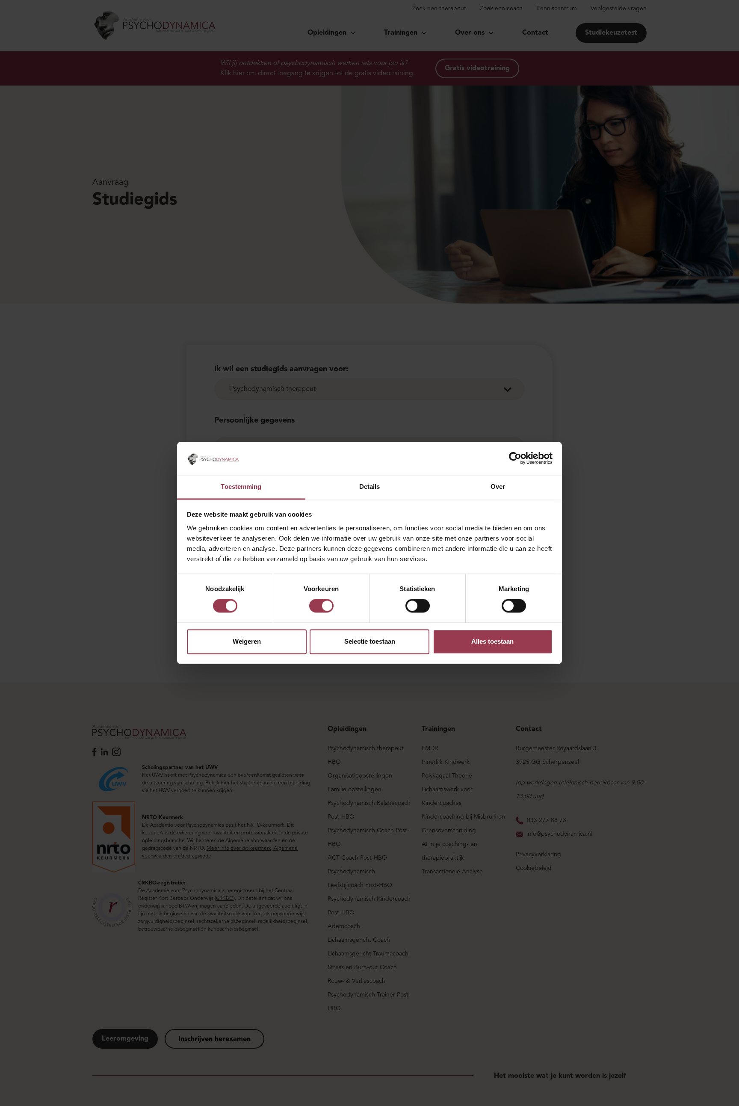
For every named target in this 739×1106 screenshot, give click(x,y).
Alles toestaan (492, 641)
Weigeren (247, 641)
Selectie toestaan (369, 641)
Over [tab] (498, 486)
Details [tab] (369, 486)
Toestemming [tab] (241, 486)
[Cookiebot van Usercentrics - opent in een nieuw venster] (515, 458)
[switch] (321, 606)
